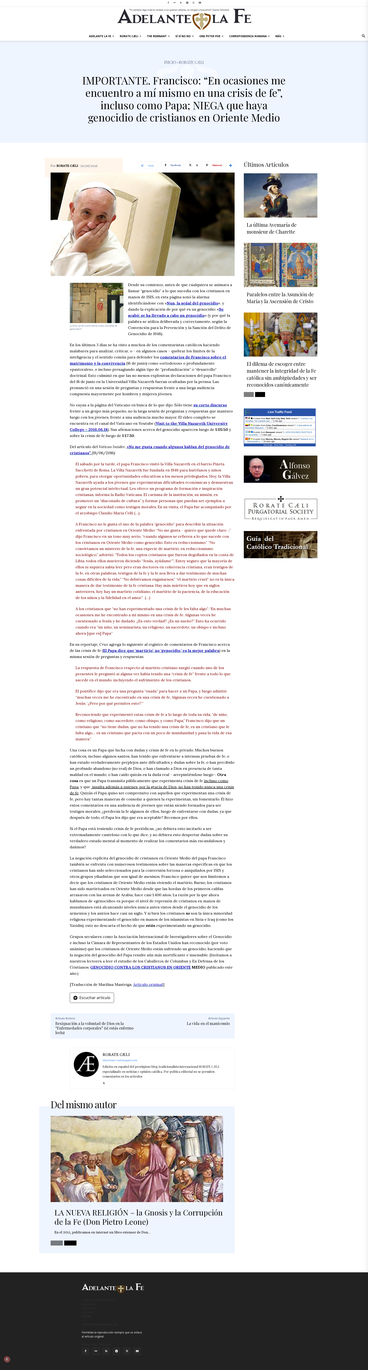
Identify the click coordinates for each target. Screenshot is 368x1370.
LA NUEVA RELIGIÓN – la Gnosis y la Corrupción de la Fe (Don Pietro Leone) (138, 1217)
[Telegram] (187, 2)
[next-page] (70, 1243)
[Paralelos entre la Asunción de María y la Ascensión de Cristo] (280, 265)
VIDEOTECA (89, 1308)
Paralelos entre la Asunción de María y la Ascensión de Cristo (280, 297)
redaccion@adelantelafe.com (100, 1324)
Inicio (170, 62)
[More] (231, 165)
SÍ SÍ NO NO (183, 36)
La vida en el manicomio (208, 1023)
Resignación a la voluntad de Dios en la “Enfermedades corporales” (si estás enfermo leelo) (94, 1028)
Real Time (278, 445)
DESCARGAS (89, 1304)
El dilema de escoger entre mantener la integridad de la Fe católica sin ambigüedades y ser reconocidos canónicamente (281, 374)
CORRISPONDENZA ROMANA (248, 36)
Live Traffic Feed (280, 412)
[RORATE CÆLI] (86, 1068)
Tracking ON (290, 445)
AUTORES (88, 1312)
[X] (193, 2)
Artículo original (148, 984)
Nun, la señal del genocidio (192, 303)
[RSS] (181, 2)
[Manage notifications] (7, 1359)
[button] (363, 36)
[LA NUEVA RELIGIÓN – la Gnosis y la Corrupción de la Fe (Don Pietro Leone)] (137, 1159)
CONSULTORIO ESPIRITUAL (99, 1300)
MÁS (278, 36)
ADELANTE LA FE (100, 36)
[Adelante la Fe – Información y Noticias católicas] (184, 19)
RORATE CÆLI (129, 36)
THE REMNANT (157, 36)
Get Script (268, 445)
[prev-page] (57, 1243)
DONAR (86, 1316)
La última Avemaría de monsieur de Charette (272, 228)
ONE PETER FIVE (209, 36)
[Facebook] (168, 2)
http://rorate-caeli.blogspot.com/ (120, 1060)
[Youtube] (200, 2)
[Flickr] (174, 2)
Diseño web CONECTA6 (96, 1344)
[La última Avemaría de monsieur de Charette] (280, 195)
